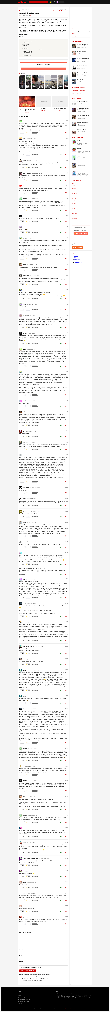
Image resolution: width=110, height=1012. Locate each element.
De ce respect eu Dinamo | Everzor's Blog (30, 568)
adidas (24, 304)
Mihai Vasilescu (75, 218)
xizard (24, 603)
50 (30, 15)
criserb (24, 541)
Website (21, 961)
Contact (79, 2)
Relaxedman (26, 511)
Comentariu (22, 935)
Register (76, 256)
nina (24, 442)
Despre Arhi (73, 2)
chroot (56, 1008)
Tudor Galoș (74, 213)
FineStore (74, 36)
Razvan (25, 333)
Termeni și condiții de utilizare (24, 997)
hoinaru (73, 195)
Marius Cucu (74, 203)
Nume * (21, 949)
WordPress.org (78, 262)
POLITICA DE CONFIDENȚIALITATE (25, 999)
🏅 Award (22, 132)
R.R (23, 659)
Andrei (73, 185)
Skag (24, 138)
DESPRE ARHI (20, 995)
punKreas (25, 290)
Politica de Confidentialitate (64, 1008)
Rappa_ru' (25, 264)
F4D (24, 411)
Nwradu (73, 208)
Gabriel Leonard (27, 173)
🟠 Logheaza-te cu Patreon (81, 233)
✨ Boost (28, 132)
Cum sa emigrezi (86, 2)
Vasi (73, 220)
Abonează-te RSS (78, 247)
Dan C (24, 498)
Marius (24, 160)
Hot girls (25, 238)
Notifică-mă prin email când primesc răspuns (31, 967)
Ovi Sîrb (73, 210)
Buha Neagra (26, 487)
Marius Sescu (74, 205)
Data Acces (76, 1008)
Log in (75, 257)
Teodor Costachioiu (76, 215)
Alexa (24, 882)
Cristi (24, 455)
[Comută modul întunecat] (51, 2)
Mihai (24, 893)
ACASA (68, 2)
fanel (24, 796)
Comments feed (78, 261)
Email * (20, 955)
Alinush (24, 216)
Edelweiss (74, 188)
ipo (23, 766)
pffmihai (25, 198)
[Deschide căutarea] (54, 2)
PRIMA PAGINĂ (21, 993)
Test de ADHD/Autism (76, 93)
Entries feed (77, 259)
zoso (73, 183)
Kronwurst (74, 198)
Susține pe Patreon (43, 68)
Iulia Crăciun (74, 193)
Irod (73, 190)
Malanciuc (25, 842)
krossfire (73, 200)
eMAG (73, 33)
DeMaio (25, 748)
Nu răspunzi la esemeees (25, 10)
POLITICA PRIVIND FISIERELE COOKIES (25, 1001)
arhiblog (22, 2)
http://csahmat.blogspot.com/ (30, 858)
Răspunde (35, 132)
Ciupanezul (26, 275)
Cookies (71, 1008)
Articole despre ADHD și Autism (78, 90)
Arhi (21, 15)
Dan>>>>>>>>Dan (27, 646)
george (24, 522)
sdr (23, 400)
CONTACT (20, 1003)
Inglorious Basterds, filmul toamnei (59, 10)
